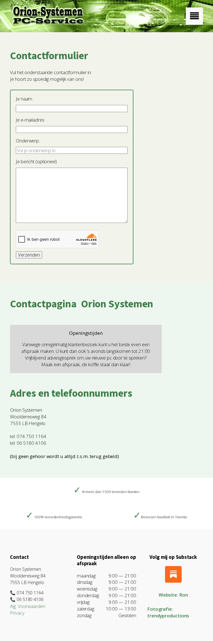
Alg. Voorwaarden (27, 606)
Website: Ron (173, 595)
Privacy (17, 613)
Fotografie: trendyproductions (168, 612)
